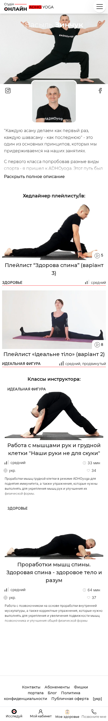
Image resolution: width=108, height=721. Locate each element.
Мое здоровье (67, 717)
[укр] (97, 698)
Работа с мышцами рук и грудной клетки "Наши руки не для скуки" (54, 449)
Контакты (31, 687)
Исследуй (14, 716)
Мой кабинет (41, 716)
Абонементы (57, 687)
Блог (52, 693)
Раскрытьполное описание (34, 177)
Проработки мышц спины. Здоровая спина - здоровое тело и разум (54, 572)
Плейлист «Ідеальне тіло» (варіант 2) (54, 354)
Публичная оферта (70, 698)
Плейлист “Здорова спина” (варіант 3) (54, 269)
